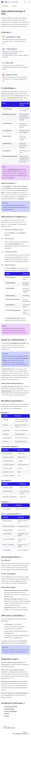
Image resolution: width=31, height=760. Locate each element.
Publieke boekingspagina (10, 711)
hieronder (21, 198)
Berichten (6, 713)
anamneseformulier (13, 169)
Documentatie (14, 2)
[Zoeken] (25, 2)
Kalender (6, 716)
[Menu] (28, 2)
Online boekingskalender (10, 706)
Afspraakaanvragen (9, 708)
